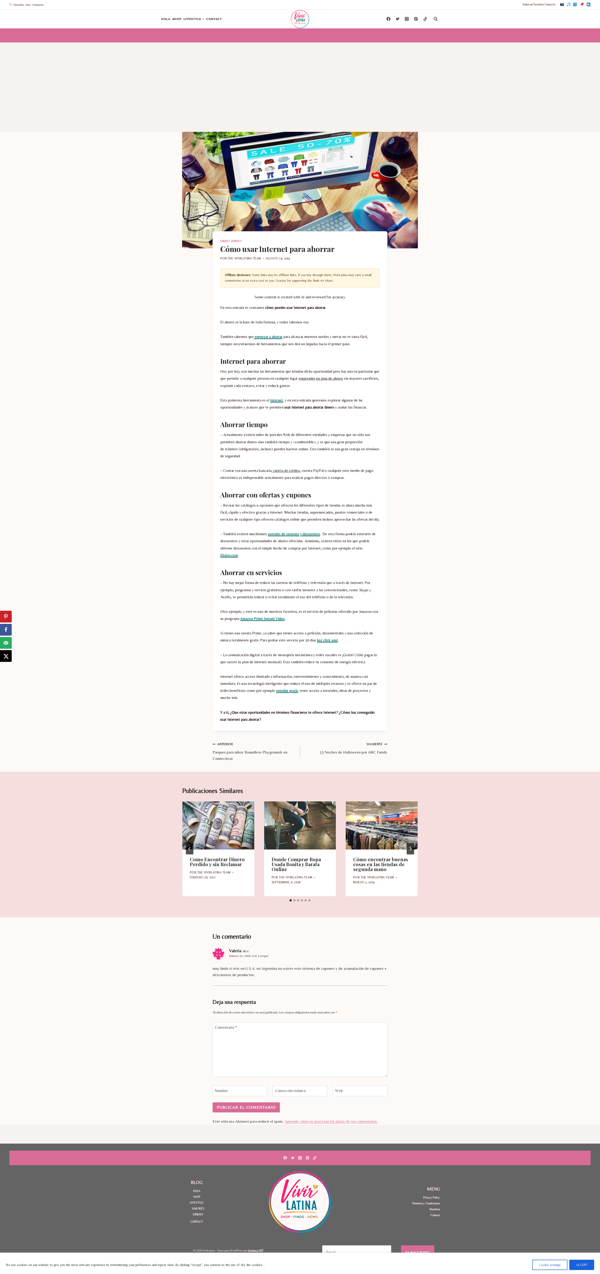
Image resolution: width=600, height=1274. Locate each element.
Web (339, 1090)
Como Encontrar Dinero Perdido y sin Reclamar (217, 861)
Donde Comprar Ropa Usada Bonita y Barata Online (296, 864)
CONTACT (214, 19)
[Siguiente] (410, 848)
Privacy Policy (431, 1197)
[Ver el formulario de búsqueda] (435, 19)
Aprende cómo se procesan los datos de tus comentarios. (331, 1121)
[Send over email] (6, 643)
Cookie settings (550, 1265)
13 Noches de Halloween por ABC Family (353, 748)
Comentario (226, 1027)
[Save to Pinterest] (6, 616)
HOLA (165, 19)
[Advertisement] (300, 78)
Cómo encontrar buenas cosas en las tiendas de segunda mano (380, 864)
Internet (276, 400)
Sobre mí (527, 4)
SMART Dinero (231, 241)
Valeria (235, 950)
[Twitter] (398, 19)
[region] (300, 1263)
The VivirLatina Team (244, 258)
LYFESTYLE (197, 1202)
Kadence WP (255, 1250)
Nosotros (435, 1209)
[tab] (290, 900)
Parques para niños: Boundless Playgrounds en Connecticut (250, 751)
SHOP (177, 19)
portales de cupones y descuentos (294, 534)
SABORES (198, 1208)
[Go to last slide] (189, 848)
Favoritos (538, 4)
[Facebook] (575, 5)
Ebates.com (229, 555)
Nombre (221, 1090)
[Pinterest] (582, 5)
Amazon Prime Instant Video (262, 618)
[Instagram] (562, 5)
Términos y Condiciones (426, 1203)
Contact (435, 1215)
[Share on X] (6, 656)
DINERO (198, 1214)
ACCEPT (581, 1265)
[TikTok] (568, 5)
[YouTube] (588, 5)
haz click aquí (327, 640)
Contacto (549, 4)
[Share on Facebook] (6, 630)
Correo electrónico (290, 1090)
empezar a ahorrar (268, 336)
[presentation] (218, 825)
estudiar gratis (287, 690)
